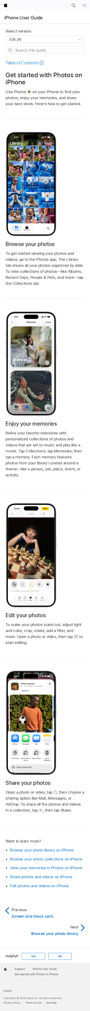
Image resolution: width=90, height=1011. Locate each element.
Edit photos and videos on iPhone (39, 886)
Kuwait (7, 990)
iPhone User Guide (23, 18)
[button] (73, 5)
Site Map (51, 1002)
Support (20, 969)
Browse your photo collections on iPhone (46, 859)
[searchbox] (45, 50)
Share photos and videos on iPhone (41, 877)
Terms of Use (33, 1002)
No (60, 956)
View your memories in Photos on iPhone (46, 868)
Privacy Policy (12, 1002)
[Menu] (84, 5)
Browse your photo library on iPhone (42, 850)
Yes (33, 956)
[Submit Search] (10, 50)
